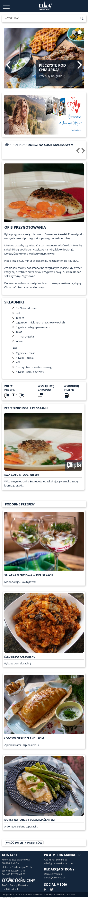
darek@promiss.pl (54, 877)
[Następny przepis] (83, 152)
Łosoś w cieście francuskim (24, 738)
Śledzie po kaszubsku (19, 657)
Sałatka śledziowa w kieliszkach (28, 575)
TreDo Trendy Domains (15, 885)
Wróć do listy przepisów (24, 842)
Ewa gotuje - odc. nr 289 (21, 475)
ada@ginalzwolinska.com (58, 863)
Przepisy (18, 145)
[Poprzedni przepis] (78, 152)
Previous (8, 65)
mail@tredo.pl (10, 889)
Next (79, 65)
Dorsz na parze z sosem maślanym (29, 820)
